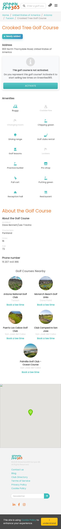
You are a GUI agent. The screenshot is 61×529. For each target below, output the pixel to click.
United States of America (26, 15)
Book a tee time (15, 304)
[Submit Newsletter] (47, 495)
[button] (30, 412)
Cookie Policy (18, 488)
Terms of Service (20, 480)
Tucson (10, 18)
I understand (49, 521)
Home (5, 15)
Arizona (48, 15)
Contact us (17, 469)
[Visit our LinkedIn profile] (13, 504)
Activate (30, 85)
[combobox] (33, 5)
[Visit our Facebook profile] (19, 504)
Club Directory (19, 477)
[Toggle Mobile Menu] (56, 6)
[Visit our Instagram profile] (24, 504)
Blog (13, 473)
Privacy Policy (19, 484)
